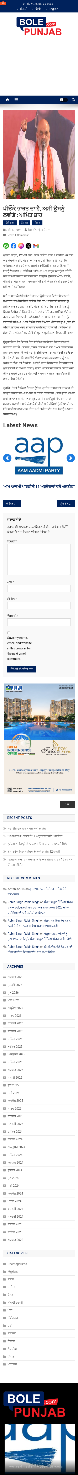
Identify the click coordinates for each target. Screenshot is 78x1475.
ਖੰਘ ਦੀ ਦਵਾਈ (15, 1302)
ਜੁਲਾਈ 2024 (15, 1170)
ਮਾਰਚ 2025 (14, 1108)
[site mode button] (63, 100)
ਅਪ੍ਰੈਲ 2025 (15, 1100)
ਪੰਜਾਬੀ (23, 9)
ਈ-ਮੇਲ (12, 599)
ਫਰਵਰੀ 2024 (15, 1209)
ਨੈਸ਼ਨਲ (24, 222)
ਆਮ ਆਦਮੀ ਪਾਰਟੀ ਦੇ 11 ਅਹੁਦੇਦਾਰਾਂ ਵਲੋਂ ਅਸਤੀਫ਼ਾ (35, 836)
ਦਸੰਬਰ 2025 (15, 1039)
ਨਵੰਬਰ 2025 (15, 1046)
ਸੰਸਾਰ (11, 1279)
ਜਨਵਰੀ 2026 (15, 1031)
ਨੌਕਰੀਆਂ (12, 1349)
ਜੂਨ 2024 (13, 1178)
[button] (7, 458)
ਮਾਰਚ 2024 (14, 1201)
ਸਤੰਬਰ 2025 (15, 1062)
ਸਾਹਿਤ (11, 1287)
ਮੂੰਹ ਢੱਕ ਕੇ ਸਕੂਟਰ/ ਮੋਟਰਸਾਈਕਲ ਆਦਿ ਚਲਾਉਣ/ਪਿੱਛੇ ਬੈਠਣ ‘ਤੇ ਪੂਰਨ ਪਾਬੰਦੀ (67, 503)
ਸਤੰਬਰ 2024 (15, 1155)
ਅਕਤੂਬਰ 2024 (16, 1147)
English (53, 9)
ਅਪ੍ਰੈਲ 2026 (15, 1008)
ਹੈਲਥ (10, 1294)
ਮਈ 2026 (14, 1000)
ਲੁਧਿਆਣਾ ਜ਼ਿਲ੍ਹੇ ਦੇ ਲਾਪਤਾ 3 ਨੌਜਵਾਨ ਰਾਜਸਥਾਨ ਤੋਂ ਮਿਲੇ (37, 844)
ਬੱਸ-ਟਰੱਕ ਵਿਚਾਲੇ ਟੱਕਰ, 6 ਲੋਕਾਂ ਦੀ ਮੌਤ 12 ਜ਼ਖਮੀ (34, 851)
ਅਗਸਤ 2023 (15, 1239)
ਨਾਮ (10, 582)
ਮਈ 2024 (14, 1185)
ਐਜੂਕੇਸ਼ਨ (13, 1271)
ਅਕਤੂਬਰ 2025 (16, 1054)
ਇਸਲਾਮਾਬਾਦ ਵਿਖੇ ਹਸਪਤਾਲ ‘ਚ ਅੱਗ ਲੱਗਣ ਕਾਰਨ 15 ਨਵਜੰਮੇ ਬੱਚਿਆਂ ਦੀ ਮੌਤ (40, 862)
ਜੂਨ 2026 (13, 992)
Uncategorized (17, 1264)
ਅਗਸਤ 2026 (15, 977)
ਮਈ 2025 (14, 1093)
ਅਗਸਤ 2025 (15, 1070)
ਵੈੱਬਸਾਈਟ (12, 615)
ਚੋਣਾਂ (10, 1325)
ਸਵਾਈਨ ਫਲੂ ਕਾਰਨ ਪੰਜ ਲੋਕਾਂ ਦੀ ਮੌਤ (27, 828)
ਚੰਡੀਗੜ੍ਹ (10, 222)
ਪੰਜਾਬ (37, 222)
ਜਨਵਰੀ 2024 (15, 1216)
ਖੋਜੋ (67, 804)
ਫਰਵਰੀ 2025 (15, 1116)
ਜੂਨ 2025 (13, 1085)
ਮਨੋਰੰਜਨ (12, 1364)
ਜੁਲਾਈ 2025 (15, 1077)
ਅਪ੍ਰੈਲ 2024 (15, 1193)
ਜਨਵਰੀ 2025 (15, 1124)
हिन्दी (38, 9)
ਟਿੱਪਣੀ (12, 541)
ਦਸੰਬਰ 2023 (15, 1224)
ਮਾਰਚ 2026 (14, 1015)
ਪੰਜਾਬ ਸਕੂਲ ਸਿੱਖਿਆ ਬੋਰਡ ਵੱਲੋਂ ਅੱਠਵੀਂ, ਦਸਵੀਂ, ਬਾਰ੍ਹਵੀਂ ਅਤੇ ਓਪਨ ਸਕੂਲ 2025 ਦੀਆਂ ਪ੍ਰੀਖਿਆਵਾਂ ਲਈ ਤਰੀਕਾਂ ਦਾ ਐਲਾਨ (40, 907)
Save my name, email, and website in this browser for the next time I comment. (19, 648)
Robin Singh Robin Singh (24, 902)
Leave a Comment (18, 235)
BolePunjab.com (39, 229)
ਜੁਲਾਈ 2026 (15, 985)
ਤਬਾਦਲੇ (12, 1333)
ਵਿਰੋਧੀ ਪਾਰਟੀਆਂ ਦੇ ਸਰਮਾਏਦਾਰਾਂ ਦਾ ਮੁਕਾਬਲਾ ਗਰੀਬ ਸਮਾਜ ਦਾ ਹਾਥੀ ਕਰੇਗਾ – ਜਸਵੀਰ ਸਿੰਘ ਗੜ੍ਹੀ (15, 503)
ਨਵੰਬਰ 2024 (15, 1139)
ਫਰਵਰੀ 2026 (15, 1023)
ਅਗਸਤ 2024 (15, 1162)
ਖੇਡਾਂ (10, 1310)
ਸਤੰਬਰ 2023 (15, 1232)
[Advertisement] (39, 70)
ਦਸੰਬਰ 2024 (15, 1131)
